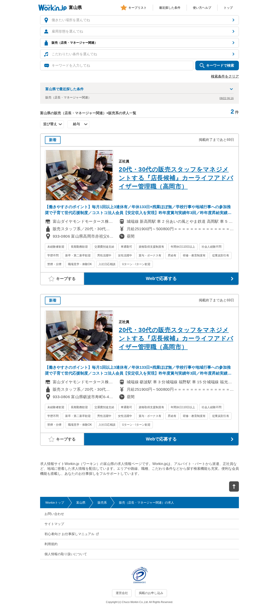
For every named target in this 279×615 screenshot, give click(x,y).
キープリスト (137, 7)
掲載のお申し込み (151, 593)
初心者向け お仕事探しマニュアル (69, 534)
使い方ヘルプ (202, 7)
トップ (228, 7)
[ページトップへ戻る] (234, 486)
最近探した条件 (169, 7)
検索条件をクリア (225, 76)
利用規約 (51, 544)
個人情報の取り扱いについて (65, 554)
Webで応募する (161, 278)
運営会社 (122, 593)
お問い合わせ (54, 514)
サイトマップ (54, 524)
